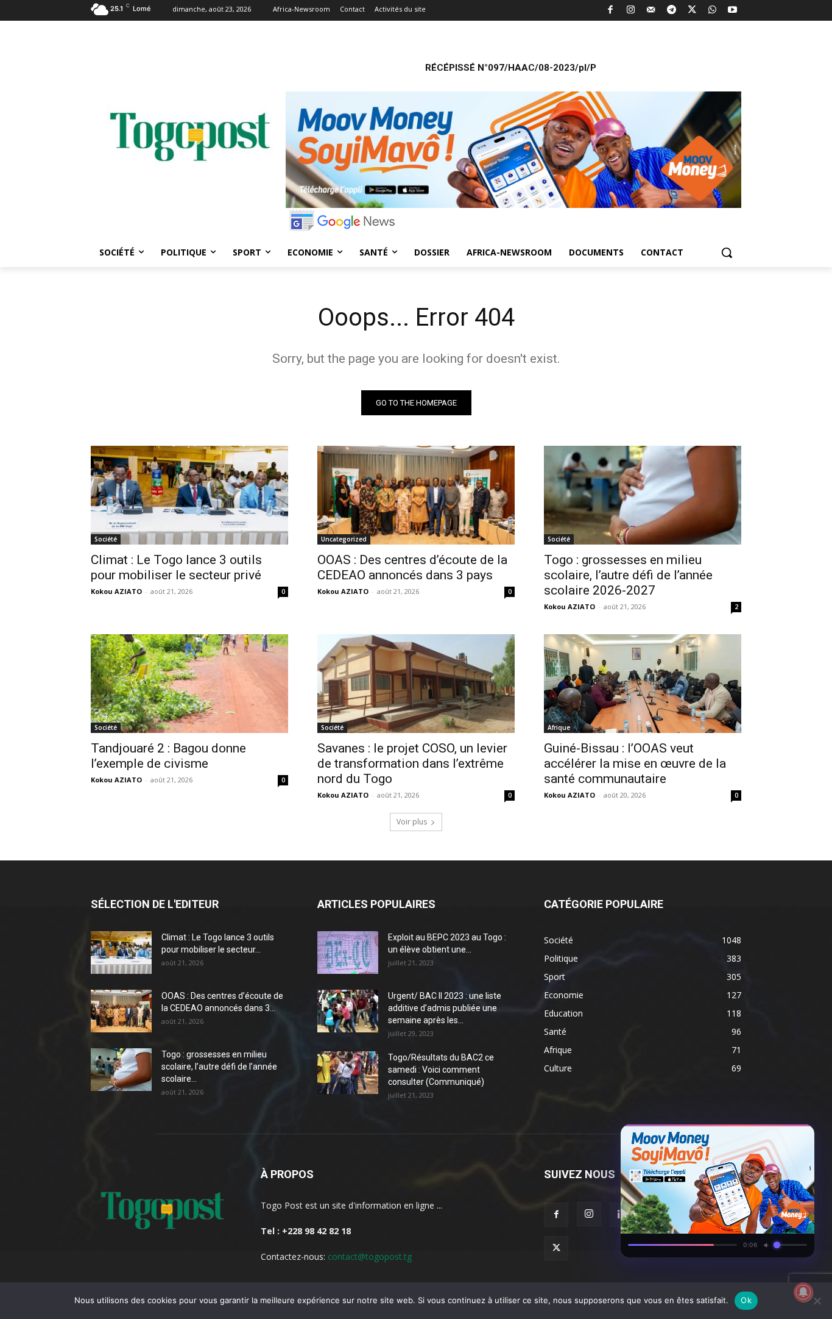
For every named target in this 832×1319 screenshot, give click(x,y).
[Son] (777, 1137)
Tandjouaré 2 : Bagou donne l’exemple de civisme (168, 756)
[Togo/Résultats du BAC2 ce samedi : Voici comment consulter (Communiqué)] (347, 1072)
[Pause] (755, 1137)
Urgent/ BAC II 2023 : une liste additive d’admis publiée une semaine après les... (444, 1008)
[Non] (817, 1301)
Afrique (559, 727)
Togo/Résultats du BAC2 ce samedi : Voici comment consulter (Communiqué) (441, 1070)
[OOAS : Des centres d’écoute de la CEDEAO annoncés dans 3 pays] (416, 495)
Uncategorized (344, 539)
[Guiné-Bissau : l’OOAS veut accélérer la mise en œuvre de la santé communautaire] (642, 683)
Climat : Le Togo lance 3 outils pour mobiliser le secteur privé (176, 567)
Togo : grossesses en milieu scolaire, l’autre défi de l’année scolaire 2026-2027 (628, 575)
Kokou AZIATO (116, 591)
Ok (746, 1300)
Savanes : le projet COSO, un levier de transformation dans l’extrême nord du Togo (412, 763)
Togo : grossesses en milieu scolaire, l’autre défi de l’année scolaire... (219, 1066)
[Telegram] (671, 11)
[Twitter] (692, 11)
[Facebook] (610, 11)
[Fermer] (799, 1137)
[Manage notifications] (803, 1292)
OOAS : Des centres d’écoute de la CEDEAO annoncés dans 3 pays (412, 567)
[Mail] (651, 11)
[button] (726, 252)
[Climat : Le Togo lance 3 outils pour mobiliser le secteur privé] (189, 495)
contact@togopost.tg (370, 1256)
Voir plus (412, 822)
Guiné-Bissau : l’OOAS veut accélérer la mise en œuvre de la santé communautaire (635, 763)
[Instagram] (631, 11)
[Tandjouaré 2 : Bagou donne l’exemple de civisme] (189, 683)
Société (105, 539)
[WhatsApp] (712, 11)
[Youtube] (733, 11)
